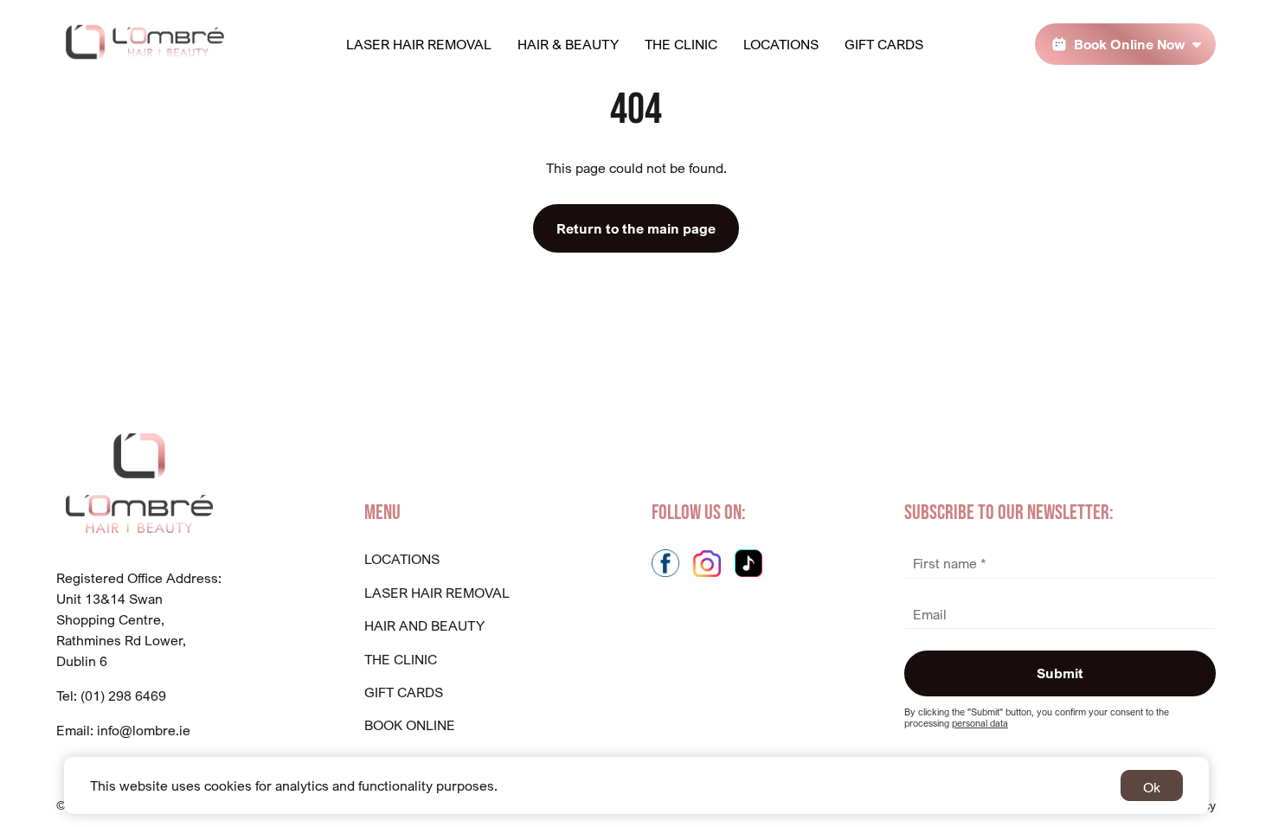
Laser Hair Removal (418, 44)
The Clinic (681, 44)
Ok (1151, 787)
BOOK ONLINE (409, 725)
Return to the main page (636, 228)
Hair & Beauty (568, 44)
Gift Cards (884, 44)
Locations (781, 44)
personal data (980, 723)
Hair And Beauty (424, 625)
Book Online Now (1129, 44)
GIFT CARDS (403, 692)
